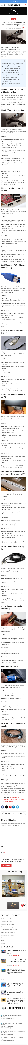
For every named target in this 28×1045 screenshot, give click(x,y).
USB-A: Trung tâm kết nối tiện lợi (10, 70)
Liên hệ (3, 943)
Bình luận (3, 828)
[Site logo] (13, 5)
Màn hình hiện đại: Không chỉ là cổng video (12, 63)
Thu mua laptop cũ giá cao (7, 935)
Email (3, 852)
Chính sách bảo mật (6, 918)
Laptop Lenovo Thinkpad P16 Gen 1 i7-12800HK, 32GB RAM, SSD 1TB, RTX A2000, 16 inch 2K (16, 961)
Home (10, 13)
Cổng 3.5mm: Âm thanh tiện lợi (9, 77)
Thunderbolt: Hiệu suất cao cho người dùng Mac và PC (12, 75)
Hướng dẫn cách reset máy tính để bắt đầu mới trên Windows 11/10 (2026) (16, 992)
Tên (2, 846)
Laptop (16, 13)
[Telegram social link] (17, 1)
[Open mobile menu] (1, 5)
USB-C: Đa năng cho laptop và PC (10, 72)
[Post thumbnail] (3, 985)
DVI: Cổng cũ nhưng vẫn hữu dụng (10, 79)
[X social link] (11, 1)
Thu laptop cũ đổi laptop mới (8, 932)
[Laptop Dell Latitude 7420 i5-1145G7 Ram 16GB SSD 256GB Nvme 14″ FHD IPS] (3, 953)
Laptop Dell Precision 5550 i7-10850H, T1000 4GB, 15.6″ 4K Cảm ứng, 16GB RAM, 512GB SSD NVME (16, 971)
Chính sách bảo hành (6, 921)
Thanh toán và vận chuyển (7, 927)
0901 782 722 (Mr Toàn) (7, 1026)
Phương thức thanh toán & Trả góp (9, 929)
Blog (2, 937)
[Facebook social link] (9, 1)
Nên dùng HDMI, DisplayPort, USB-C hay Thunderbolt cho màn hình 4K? (14, 799)
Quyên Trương (9, 28)
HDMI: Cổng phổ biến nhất (8, 65)
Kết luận (4, 85)
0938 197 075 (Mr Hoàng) (7, 1018)
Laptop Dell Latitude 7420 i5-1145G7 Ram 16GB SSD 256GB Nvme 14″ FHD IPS (16, 952)
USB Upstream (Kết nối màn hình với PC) (12, 68)
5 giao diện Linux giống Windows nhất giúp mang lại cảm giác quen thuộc (15, 985)
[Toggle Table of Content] (22, 61)
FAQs (2, 940)
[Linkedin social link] (15, 1)
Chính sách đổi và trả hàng (7, 924)
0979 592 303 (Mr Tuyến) (7, 1040)
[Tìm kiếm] (4, 5)
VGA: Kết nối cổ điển (7, 81)
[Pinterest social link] (13, 1)
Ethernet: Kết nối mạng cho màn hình (11, 83)
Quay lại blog (13, 813)
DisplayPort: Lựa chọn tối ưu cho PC (11, 66)
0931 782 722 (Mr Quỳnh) (7, 1028)
